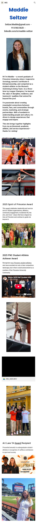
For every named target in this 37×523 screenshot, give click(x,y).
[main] (18, 19)
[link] (18, 368)
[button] (2, 2)
